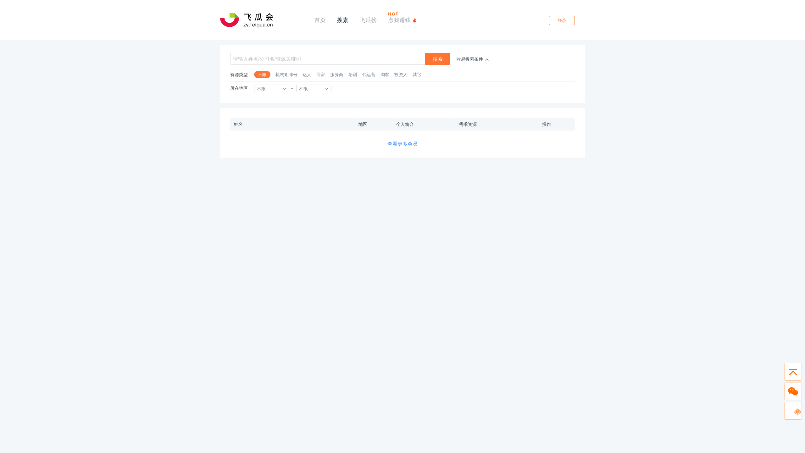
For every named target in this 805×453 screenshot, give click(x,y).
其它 (417, 74)
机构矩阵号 (286, 74)
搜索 (342, 20)
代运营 (368, 74)
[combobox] (271, 88)
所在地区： (241, 88)
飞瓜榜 (368, 20)
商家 (320, 74)
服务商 (336, 74)
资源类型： (241, 74)
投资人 (401, 74)
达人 (307, 74)
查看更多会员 (402, 143)
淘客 (384, 74)
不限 (262, 74)
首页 (320, 20)
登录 (562, 20)
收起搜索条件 (470, 59)
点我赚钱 (399, 20)
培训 (352, 74)
